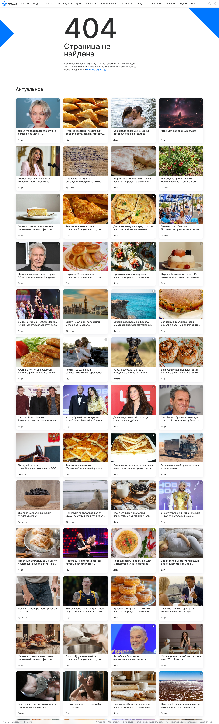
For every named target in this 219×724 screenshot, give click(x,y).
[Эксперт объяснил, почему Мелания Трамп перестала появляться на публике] (38, 168)
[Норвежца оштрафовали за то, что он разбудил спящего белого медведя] (85, 502)
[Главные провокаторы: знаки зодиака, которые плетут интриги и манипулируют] (181, 598)
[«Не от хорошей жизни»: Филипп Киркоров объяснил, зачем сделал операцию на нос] (181, 502)
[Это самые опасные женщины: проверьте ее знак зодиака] (133, 120)
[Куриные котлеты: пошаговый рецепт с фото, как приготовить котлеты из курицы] (38, 359)
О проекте (100, 722)
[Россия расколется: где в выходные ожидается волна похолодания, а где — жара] (133, 359)
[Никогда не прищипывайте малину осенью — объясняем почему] (181, 168)
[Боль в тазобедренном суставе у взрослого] (38, 598)
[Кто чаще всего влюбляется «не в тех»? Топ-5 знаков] (181, 646)
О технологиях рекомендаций (120, 722)
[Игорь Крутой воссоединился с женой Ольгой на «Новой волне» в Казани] (85, 407)
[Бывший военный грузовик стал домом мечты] (181, 455)
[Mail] (4, 3)
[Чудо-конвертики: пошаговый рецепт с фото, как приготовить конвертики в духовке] (85, 120)
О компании (17, 722)
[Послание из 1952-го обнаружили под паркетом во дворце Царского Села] (85, 168)
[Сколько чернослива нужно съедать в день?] (38, 502)
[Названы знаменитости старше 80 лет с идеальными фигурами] (38, 264)
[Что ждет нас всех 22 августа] (181, 120)
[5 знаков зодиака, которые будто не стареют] (85, 693)
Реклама (28, 722)
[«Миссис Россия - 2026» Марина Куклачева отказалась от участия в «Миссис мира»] (38, 311)
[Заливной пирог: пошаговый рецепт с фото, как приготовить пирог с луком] (181, 311)
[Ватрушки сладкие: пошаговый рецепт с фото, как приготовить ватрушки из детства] (181, 359)
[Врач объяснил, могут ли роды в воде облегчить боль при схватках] (181, 550)
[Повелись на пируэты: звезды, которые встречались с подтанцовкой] (85, 550)
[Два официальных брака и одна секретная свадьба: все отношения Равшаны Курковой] (133, 407)
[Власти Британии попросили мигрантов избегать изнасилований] (85, 311)
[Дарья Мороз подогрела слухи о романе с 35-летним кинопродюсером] (38, 120)
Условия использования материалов (181, 722)
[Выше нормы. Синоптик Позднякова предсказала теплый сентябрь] (181, 216)
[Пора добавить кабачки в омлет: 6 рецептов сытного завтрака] (133, 550)
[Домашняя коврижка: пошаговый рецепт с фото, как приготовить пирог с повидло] (133, 455)
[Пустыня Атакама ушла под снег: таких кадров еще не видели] (181, 693)
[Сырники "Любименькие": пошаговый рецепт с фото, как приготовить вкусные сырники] (85, 264)
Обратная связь (207, 722)
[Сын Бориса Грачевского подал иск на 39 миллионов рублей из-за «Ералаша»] (181, 407)
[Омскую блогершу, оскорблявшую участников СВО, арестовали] (38, 455)
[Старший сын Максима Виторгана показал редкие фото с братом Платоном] (38, 407)
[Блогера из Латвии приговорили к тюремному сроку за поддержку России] (38, 693)
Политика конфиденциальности (149, 722)
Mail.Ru (6, 722)
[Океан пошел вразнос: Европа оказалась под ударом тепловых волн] (133, 311)
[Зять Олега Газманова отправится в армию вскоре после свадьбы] (133, 646)
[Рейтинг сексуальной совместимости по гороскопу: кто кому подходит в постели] (85, 359)
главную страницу (96, 69)
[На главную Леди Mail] (12, 3)
